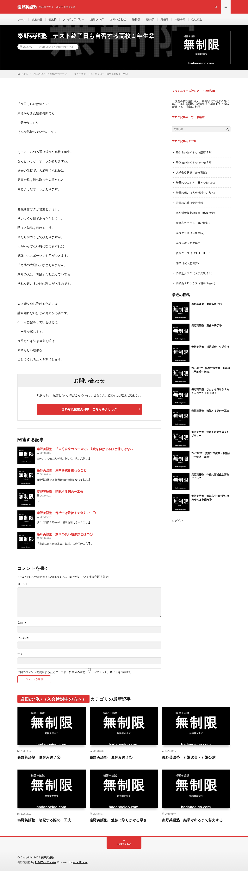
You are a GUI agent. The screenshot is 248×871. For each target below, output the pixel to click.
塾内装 (150, 19)
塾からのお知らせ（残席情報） (195, 152)
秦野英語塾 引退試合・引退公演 (210, 346)
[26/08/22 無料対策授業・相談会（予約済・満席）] (180, 460)
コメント (22, 583)
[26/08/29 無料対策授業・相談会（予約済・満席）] (180, 375)
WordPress (80, 862)
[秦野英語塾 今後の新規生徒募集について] (180, 481)
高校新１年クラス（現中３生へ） (196, 283)
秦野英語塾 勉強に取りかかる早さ (118, 820)
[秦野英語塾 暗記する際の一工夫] (26, 498)
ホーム (21, 19)
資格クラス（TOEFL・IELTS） (194, 253)
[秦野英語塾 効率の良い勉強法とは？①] (26, 540)
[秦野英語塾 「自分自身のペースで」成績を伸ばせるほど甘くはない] (26, 455)
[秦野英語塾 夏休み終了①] (180, 332)
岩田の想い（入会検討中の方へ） (56, 47)
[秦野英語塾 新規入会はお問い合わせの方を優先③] (180, 502)
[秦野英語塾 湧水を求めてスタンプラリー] (180, 439)
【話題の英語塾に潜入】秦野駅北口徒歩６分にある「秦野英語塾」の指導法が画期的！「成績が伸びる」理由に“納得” (200, 104)
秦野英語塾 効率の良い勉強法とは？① (65, 534)
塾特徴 (136, 19)
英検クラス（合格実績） (191, 232)
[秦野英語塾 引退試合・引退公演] (180, 353)
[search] (228, 129)
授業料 (52, 19)
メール (23, 638)
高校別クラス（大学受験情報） (195, 273)
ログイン (177, 520)
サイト (21, 654)
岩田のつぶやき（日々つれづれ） (196, 182)
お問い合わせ (118, 19)
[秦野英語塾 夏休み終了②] (180, 311)
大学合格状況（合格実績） (192, 172)
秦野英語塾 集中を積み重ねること (61, 470)
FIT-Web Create (45, 862)
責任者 (164, 19)
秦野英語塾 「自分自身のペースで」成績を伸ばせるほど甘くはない (85, 449)
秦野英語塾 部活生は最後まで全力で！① (66, 513)
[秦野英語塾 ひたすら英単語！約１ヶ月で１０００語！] (180, 396)
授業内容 (37, 19)
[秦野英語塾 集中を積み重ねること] (26, 476)
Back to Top (124, 843)
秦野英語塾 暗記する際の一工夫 (60, 491)
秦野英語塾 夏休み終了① (206, 325)
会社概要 (196, 19)
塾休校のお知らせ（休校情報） (195, 162)
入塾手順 (180, 19)
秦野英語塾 (47, 857)
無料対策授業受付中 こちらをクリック (89, 409)
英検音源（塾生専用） (189, 243)
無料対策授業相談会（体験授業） (196, 212)
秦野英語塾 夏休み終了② (206, 304)
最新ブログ (97, 19)
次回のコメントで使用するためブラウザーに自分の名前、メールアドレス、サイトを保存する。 (75, 672)
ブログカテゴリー (73, 19)
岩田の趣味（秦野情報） (191, 202)
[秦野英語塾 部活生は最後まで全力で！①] (26, 519)
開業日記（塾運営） (188, 263)
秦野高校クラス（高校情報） (193, 222)
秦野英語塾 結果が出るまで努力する (192, 820)
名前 (21, 622)
